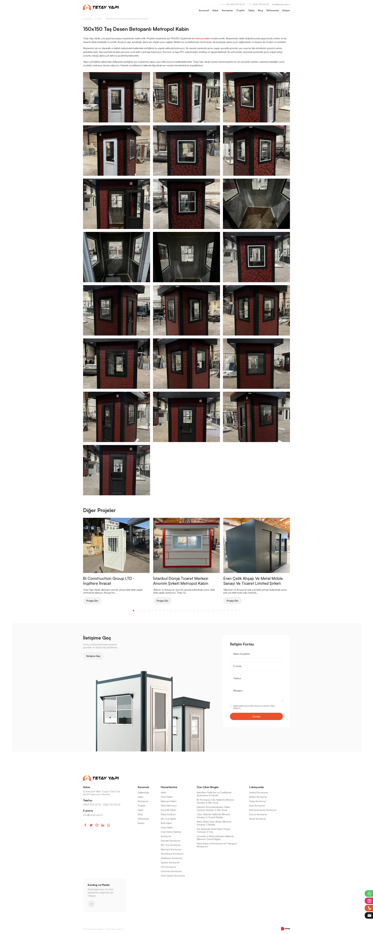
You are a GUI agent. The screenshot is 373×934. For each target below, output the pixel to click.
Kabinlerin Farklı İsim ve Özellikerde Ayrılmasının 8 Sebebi (214, 794)
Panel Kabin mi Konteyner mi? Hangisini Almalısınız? (217, 845)
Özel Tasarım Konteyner (173, 875)
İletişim (286, 10)
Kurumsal (204, 10)
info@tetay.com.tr (281, 4)
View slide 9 (163, 610)
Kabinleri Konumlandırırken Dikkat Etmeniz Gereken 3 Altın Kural (213, 808)
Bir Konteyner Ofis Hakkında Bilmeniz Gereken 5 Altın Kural (215, 801)
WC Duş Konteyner (171, 845)
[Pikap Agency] (285, 929)
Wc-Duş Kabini (168, 818)
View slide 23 (217, 610)
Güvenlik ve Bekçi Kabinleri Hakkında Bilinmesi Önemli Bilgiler (215, 838)
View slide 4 (145, 610)
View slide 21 (209, 610)
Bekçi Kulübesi (168, 814)
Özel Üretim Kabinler (171, 831)
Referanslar (272, 10)
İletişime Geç (93, 656)
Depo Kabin (167, 827)
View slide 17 (194, 610)
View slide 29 (239, 610)
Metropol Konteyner (171, 849)
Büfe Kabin (166, 823)
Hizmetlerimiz (169, 787)
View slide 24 (220, 610)
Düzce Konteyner (258, 814)
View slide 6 (152, 610)
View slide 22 (213, 610)
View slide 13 (179, 610)
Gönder (256, 716)
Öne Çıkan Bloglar (208, 787)
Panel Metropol (168, 805)
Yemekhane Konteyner (172, 853)
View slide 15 (186, 610)
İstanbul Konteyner (258, 792)
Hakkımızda (143, 792)
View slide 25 (224, 610)
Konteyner (227, 10)
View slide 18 (198, 610)
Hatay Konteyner (257, 801)
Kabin (215, 10)
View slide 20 (205, 610)
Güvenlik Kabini (168, 809)
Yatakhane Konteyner (171, 858)
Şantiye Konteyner (170, 862)
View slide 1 (133, 610)
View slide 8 (160, 610)
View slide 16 (190, 610)
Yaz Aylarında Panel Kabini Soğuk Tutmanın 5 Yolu (213, 830)
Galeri (251, 10)
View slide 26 (228, 610)
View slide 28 (235, 610)
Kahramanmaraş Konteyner (263, 809)
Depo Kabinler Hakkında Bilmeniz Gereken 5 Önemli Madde (213, 816)
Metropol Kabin (168, 801)
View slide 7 (156, 610)
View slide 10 (167, 610)
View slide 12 (175, 610)
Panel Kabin (167, 796)
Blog (260, 10)
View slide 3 (141, 610)
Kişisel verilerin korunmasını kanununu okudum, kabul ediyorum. (254, 707)
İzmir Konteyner (257, 805)
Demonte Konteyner (171, 871)
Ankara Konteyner (258, 796)
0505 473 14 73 (92, 804)
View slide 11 (171, 610)
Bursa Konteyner (257, 818)
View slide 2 (137, 610)
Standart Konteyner (171, 840)
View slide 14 (182, 610)
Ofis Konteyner (168, 866)
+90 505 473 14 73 (232, 4)
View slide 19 (201, 610)
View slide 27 (232, 610)
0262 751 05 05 (258, 4)
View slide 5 (148, 610)
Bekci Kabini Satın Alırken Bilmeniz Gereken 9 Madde (214, 823)
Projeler (240, 10)
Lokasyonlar (256, 787)
